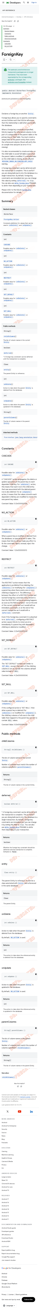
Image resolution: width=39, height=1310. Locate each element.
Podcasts (5, 1143)
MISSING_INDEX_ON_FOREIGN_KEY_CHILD (17, 161)
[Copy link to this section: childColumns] (16, 741)
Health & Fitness (7, 1158)
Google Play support (8, 1257)
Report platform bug (8, 1250)
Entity (30, 114)
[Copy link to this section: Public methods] (22, 734)
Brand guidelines (21, 1294)
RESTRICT (7, 278)
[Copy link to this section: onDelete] (13, 914)
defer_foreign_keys (21, 183)
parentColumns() (24, 767)
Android (4, 1122)
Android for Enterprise (9, 1126)
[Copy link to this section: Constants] (16, 449)
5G (3, 1168)
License (11, 1294)
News (3, 1136)
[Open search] (24, 2)
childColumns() (23, 1048)
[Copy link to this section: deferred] (12, 795)
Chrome (4, 1277)
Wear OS (5, 1180)
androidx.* (11, 80)
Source (4, 1132)
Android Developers (8, 17)
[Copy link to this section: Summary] (15, 201)
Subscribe (28, 1299)
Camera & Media (7, 1161)
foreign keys (26, 190)
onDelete (7, 384)
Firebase (4, 1280)
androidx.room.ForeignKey (17, 82)
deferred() (21, 181)
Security (4, 1129)
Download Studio (7, 1238)
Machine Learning (8, 1155)
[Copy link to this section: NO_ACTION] (16, 512)
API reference (8, 10)
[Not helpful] (17, 21)
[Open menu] (3, 2)
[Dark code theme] (36, 462)
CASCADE (7, 245)
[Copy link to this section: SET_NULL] (13, 684)
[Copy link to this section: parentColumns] (18, 1022)
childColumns (9, 336)
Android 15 (5, 1206)
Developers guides (8, 1231)
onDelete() (13, 225)
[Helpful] (14, 21)
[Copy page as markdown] (11, 59)
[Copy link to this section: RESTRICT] (13, 559)
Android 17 (5, 1199)
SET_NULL (7, 311)
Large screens (6, 1177)
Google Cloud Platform (9, 1284)
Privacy (4, 1165)
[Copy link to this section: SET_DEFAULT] (17, 640)
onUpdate (7, 401)
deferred (7, 353)
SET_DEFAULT (9, 295)
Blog (3, 1139)
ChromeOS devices (8, 1184)
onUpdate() (27, 225)
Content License (25, 1097)
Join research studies (8, 1260)
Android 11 (5, 1219)
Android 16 (5, 1202)
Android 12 (5, 1216)
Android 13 (5, 1212)
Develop (18, 17)
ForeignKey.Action (11, 219)
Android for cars (7, 1187)
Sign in (34, 2)
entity (6, 370)
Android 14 (5, 1209)
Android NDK (6, 1241)
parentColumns (9, 417)
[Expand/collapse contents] (13, 26)
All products (6, 1287)
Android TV (5, 1190)
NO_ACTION (8, 261)
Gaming (4, 1151)
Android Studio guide (9, 1228)
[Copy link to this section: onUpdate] (13, 968)
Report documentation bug (11, 1253)
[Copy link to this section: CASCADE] (13, 456)
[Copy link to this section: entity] (9, 864)
